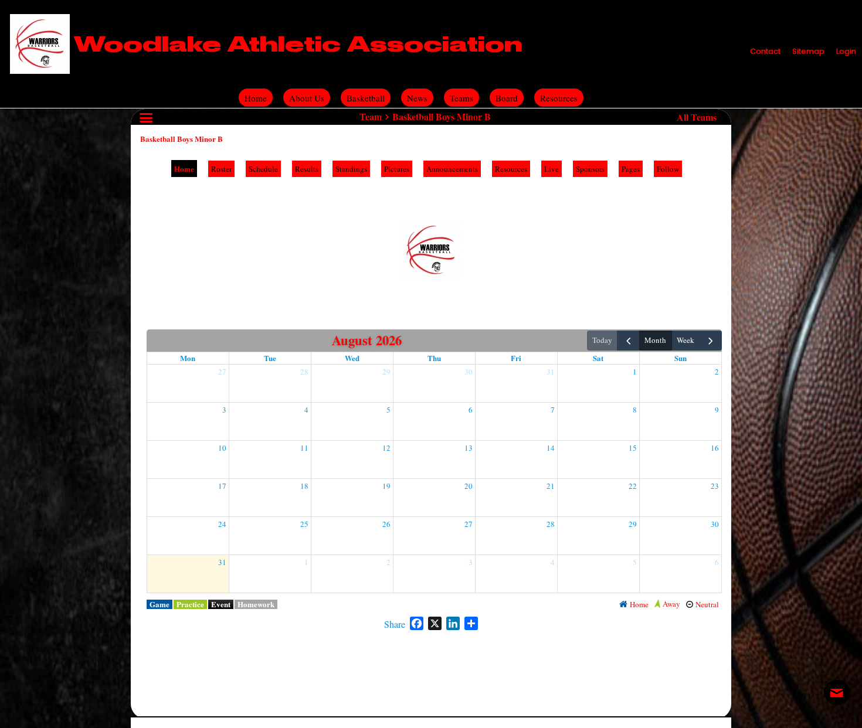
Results (306, 169)
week (685, 340)
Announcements (452, 169)
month (655, 340)
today (602, 340)
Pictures (396, 169)
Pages (631, 169)
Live (551, 169)
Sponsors (590, 169)
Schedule (263, 169)
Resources (511, 169)
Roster (221, 169)
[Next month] (711, 340)
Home (184, 168)
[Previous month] (628, 340)
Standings (351, 169)
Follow (668, 169)
